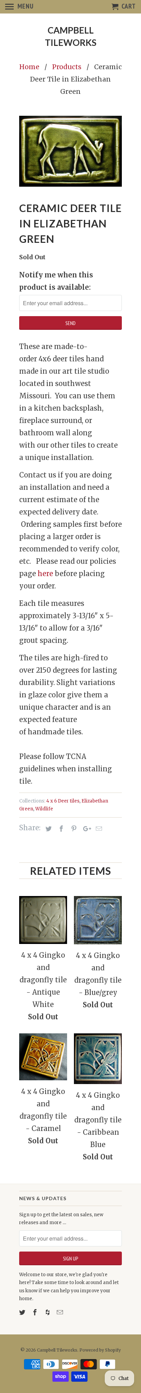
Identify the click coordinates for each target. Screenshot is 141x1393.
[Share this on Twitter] (47, 829)
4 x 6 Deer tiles (62, 801)
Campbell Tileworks (71, 36)
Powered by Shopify (100, 1350)
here (45, 573)
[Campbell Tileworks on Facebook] (35, 1312)
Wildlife (44, 809)
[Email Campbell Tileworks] (60, 1312)
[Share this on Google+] (85, 829)
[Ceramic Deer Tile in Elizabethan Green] (70, 151)
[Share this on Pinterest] (72, 829)
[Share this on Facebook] (60, 829)
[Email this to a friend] (97, 829)
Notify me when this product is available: (56, 281)
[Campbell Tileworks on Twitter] (23, 1312)
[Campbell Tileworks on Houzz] (48, 1312)
